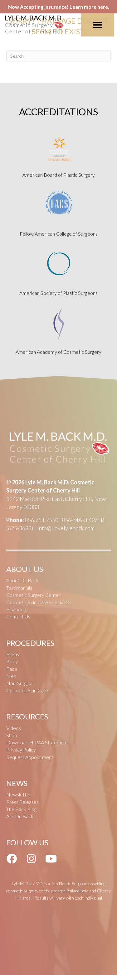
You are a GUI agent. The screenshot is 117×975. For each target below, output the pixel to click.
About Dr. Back (22, 580)
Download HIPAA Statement (37, 742)
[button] (11, 858)
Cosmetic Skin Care (27, 690)
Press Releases (22, 802)
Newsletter (18, 794)
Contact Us (18, 616)
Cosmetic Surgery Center (33, 595)
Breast (13, 654)
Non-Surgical (19, 683)
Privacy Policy (21, 749)
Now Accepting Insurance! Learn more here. (58, 7)
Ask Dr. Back (19, 816)
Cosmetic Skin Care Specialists (38, 602)
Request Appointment (29, 757)
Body (12, 661)
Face (11, 669)
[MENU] (97, 25)
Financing (16, 609)
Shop (11, 735)
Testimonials (19, 588)
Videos (13, 728)
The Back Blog (21, 809)
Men (11, 676)
